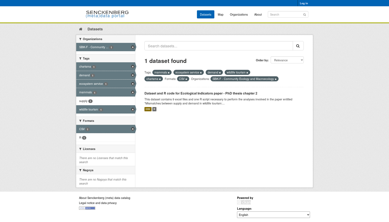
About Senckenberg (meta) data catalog (104, 198)
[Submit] (304, 14)
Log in (304, 3)
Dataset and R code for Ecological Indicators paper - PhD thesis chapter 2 (200, 93)
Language (244, 208)
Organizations (239, 14)
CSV (148, 109)
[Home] (80, 28)
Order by (262, 60)
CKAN (244, 202)
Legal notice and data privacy (98, 203)
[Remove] (169, 72)
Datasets (205, 14)
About (258, 14)
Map (220, 14)
